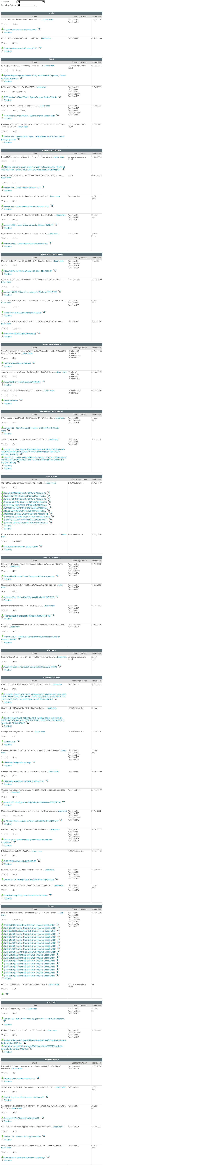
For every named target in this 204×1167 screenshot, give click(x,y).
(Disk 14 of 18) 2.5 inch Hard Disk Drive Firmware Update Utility (30, 940)
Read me (8, 33)
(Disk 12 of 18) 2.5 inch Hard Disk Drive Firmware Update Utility (30, 934)
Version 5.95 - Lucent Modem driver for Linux (22, 188)
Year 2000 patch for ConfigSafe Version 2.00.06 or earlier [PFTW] (30, 667)
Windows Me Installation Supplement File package (24, 1158)
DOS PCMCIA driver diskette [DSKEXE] (20, 861)
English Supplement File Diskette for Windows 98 (24, 1097)
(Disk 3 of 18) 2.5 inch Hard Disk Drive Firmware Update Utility (29, 958)
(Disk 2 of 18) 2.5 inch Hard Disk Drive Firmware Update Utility (29, 955)
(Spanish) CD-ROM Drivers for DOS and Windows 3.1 (26, 520)
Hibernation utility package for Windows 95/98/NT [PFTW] (27, 616)
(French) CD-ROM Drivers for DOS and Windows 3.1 (25, 505)
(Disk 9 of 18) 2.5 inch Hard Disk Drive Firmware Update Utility (29, 976)
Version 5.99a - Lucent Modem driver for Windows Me (25, 244)
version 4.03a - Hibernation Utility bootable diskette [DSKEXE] (29, 597)
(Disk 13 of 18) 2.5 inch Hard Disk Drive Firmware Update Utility (30, 937)
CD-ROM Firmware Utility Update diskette (21, 547)
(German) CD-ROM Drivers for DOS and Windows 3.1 (25, 508)
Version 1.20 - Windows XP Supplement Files (22, 1137)
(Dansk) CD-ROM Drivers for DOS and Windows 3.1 (25, 493)
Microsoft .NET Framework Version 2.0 (19, 1079)
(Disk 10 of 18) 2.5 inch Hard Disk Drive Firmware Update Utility (30, 928)
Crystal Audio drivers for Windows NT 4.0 (20, 48)
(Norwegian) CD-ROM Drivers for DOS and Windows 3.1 (27, 517)
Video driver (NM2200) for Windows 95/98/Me (22, 313)
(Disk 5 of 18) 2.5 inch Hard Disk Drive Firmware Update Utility (29, 964)
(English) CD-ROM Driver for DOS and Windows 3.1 (25, 499)
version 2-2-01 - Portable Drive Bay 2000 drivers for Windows (29, 880)
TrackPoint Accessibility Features (17, 363)
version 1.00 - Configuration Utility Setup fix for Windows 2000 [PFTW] (32, 802)
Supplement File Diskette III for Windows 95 (22, 1118)
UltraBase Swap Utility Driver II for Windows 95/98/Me (25, 895)
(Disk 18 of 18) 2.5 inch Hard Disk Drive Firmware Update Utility (30, 952)
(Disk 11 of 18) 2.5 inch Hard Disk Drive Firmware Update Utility (29, 931)
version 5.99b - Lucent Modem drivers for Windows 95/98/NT (28, 225)
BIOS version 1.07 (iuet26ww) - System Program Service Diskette (30, 97)
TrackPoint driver (11, 401)
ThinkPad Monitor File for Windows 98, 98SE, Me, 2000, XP (28, 271)
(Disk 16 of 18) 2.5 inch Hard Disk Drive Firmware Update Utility (30, 946)
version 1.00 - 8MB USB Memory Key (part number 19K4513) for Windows (34, 1019)
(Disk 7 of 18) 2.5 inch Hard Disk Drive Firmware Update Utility (29, 970)
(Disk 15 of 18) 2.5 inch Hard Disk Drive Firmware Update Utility (30, 943)
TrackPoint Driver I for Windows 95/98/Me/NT (22, 382)
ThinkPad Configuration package (17, 763)
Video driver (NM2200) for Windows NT (20, 334)
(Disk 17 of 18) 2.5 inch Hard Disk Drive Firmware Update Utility (30, 949)
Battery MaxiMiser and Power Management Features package (29, 576)
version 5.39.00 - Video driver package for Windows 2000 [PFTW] (30, 292)
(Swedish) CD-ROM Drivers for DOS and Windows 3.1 (26, 523)
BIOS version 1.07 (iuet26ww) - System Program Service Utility (29, 116)
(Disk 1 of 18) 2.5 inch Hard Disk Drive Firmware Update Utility (29, 925)
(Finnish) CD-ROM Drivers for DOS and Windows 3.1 (25, 502)
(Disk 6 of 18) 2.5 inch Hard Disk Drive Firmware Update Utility (29, 967)
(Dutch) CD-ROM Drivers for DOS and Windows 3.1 (25, 496)
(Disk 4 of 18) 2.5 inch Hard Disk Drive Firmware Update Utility (29, 961)
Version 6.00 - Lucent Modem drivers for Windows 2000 (26, 206)
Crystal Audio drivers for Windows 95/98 (20, 30)
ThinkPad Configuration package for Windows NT (24, 781)
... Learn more (47, 20)
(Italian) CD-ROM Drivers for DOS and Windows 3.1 (25, 511)
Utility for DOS (10, 742)
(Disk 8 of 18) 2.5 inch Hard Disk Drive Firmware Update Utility (29, 973)
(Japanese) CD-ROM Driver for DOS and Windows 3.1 (26, 514)
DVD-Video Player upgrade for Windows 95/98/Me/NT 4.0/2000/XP (31, 821)
